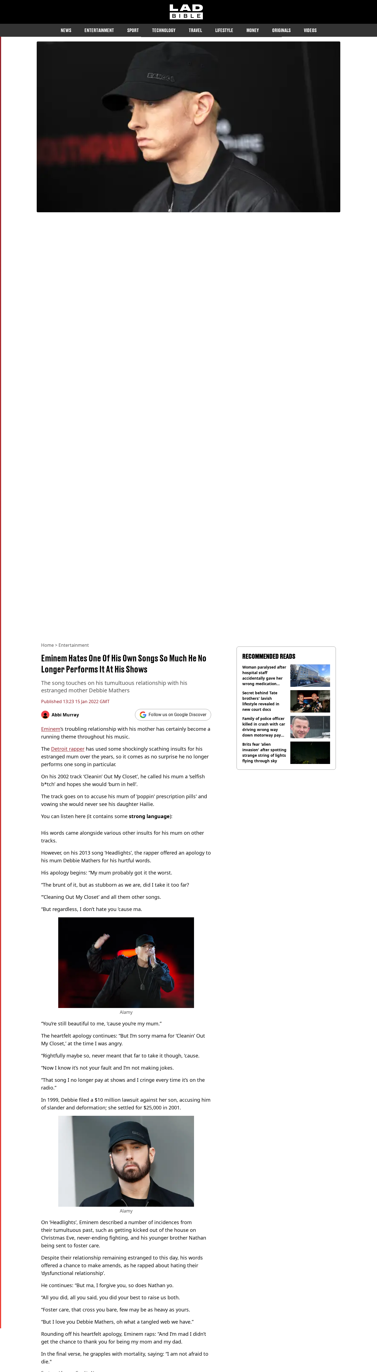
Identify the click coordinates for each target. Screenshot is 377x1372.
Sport (133, 30)
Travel (195, 30)
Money (252, 30)
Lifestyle (224, 30)
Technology (164, 30)
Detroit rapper (67, 748)
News (66, 30)
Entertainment (99, 30)
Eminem (50, 729)
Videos (310, 30)
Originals (281, 30)
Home (47, 645)
